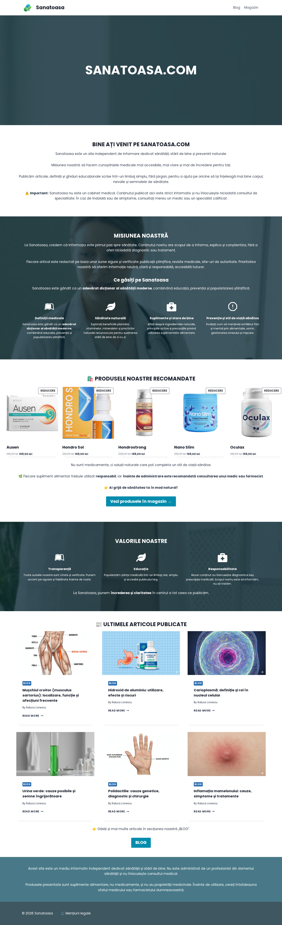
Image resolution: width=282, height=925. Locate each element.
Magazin (251, 7)
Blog (236, 7)
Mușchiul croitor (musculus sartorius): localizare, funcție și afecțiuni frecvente (50, 695)
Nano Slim (184, 447)
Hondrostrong (132, 447)
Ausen (13, 447)
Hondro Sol (73, 447)
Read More (32, 716)
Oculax (237, 447)
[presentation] (55, 653)
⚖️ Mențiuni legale (76, 913)
